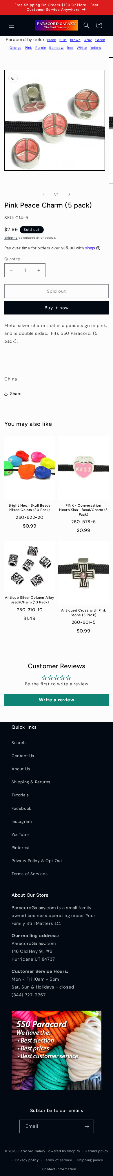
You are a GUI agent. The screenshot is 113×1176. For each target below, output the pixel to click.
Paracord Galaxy (32, 1151)
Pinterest (21, 847)
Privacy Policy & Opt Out (37, 860)
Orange (15, 48)
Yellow (95, 48)
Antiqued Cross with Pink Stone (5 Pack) (83, 612)
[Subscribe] (87, 1126)
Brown (75, 40)
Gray (88, 40)
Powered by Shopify (63, 1151)
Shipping (11, 238)
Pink (28, 48)
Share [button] (16, 393)
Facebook (21, 808)
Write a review (56, 700)
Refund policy (96, 1151)
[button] (11, 25)
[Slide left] (43, 194)
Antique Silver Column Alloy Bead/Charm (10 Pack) (29, 600)
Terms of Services (30, 873)
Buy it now (57, 308)
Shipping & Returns (31, 781)
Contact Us (23, 755)
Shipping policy (90, 1160)
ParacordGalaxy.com (34, 908)
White (82, 48)
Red (70, 48)
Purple (40, 48)
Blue (62, 40)
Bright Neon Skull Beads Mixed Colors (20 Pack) (30, 507)
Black (51, 40)
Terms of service (58, 1160)
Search (19, 742)
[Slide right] (69, 194)
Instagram (22, 821)
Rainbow (56, 48)
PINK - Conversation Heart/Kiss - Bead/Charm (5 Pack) (83, 509)
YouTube (20, 834)
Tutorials (20, 795)
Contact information (59, 1169)
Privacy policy (27, 1160)
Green (100, 40)
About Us (21, 768)
